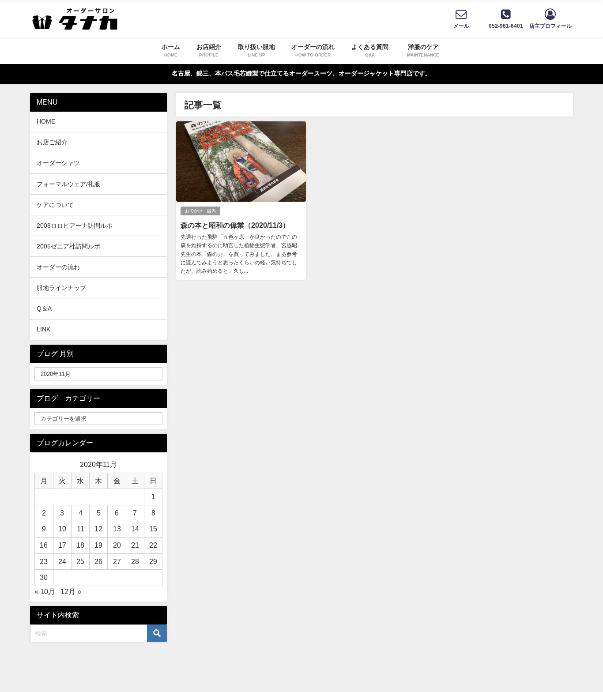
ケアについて (55, 205)
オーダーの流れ (58, 267)
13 (117, 528)
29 (153, 561)
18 (80, 545)
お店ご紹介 (52, 142)
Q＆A (44, 308)
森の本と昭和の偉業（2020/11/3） (235, 225)
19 (98, 545)
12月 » (70, 591)
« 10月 (44, 591)
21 (135, 545)
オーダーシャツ (58, 163)
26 (98, 561)
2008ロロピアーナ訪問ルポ (75, 225)
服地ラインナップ (61, 288)
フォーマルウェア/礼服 (68, 184)
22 (153, 545)
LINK (43, 329)
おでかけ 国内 (200, 211)
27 (117, 561)
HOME (46, 121)
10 (62, 528)
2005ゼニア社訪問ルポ (68, 246)
